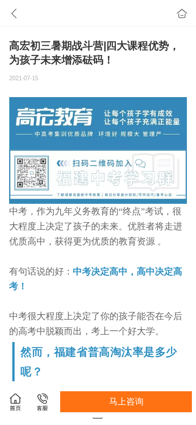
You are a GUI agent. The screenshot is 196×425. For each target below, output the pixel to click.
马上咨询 (126, 401)
